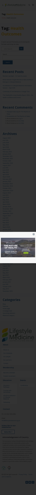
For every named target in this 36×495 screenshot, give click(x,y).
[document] (18, 247)
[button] (33, 234)
